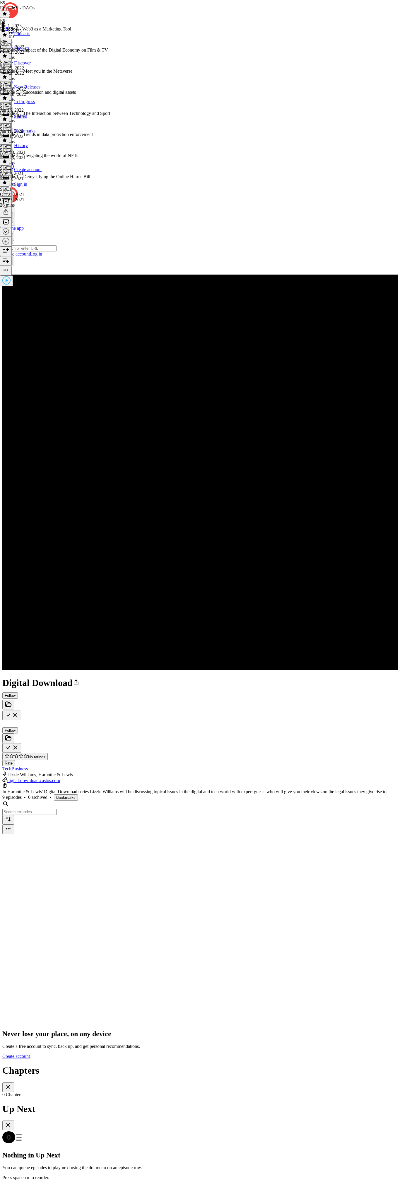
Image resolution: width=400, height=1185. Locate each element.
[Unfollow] (11, 715)
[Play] (6, 280)
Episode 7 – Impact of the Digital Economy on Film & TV (54, 49)
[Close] (8, 1087)
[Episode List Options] (8, 829)
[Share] (6, 212)
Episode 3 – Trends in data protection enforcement (46, 134)
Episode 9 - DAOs (17, 7)
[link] (200, 227)
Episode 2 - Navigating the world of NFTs (39, 155)
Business (19, 768)
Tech (6, 768)
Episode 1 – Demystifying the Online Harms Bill (45, 176)
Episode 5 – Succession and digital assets (38, 92)
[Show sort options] (8, 820)
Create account (16, 1056)
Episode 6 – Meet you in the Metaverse (36, 71)
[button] (76, 682)
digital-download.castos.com (33, 780)
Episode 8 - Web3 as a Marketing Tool (35, 28)
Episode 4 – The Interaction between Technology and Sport (55, 113)
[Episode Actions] (6, 270)
